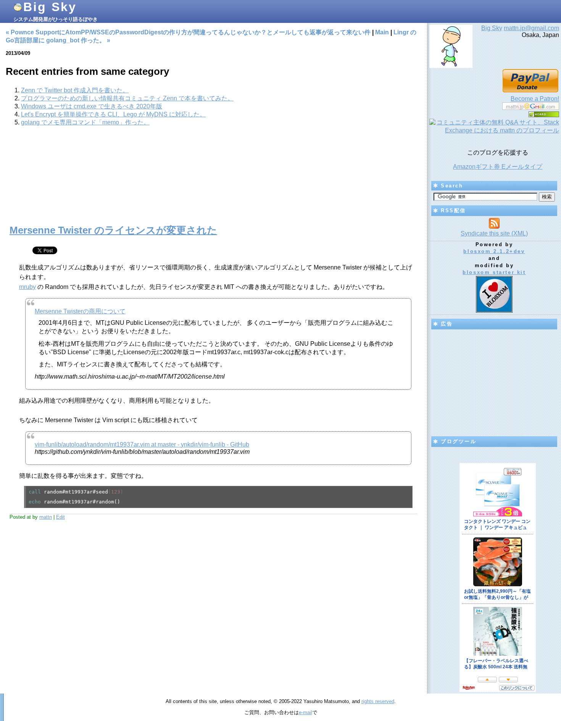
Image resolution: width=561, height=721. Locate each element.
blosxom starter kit (494, 272)
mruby (27, 287)
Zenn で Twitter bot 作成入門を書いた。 (75, 90)
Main (382, 32)
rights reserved (377, 701)
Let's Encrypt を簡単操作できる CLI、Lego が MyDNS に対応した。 (113, 114)
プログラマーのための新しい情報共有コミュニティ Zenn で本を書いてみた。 (127, 98)
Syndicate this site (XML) (494, 233)
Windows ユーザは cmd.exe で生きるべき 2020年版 (91, 106)
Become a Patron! (535, 98)
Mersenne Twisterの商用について (80, 311)
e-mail (305, 712)
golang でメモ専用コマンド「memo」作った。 (85, 122)
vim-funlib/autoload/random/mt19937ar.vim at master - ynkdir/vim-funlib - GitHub (142, 444)
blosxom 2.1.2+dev (494, 251)
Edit (60, 517)
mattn (45, 517)
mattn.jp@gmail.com (531, 28)
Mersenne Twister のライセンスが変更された (113, 230)
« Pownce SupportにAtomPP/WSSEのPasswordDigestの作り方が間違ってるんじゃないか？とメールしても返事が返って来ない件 (188, 32)
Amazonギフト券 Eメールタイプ (497, 166)
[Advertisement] (213, 179)
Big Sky (50, 7)
